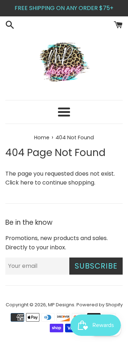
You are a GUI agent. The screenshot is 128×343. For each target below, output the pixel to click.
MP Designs (61, 305)
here (26, 182)
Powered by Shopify (99, 305)
